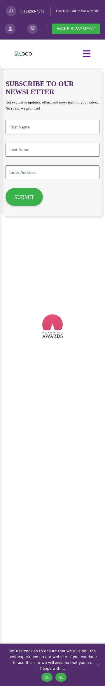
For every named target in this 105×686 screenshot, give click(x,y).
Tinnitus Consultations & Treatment (52, 395)
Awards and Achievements (52, 508)
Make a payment (76, 28)
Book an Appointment (52, 623)
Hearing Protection (52, 404)
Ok (47, 677)
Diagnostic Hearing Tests (52, 387)
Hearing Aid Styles (52, 464)
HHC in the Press (52, 525)
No (61, 677)
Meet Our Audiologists (52, 569)
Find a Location (52, 640)
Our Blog (52, 542)
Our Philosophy (52, 500)
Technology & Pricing (53, 456)
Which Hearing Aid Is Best (53, 439)
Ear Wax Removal (52, 378)
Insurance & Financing (52, 473)
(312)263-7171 (32, 11)
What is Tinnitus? (52, 596)
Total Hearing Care (52, 412)
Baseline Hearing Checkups (52, 370)
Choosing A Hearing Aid (52, 448)
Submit (24, 197)
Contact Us (52, 631)
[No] (98, 665)
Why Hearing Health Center (52, 534)
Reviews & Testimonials (52, 517)
